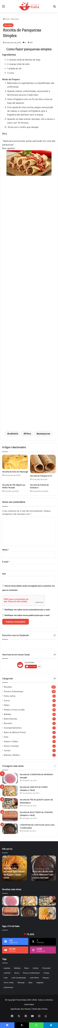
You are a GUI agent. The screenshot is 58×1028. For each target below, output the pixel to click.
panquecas (44, 433)
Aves (6, 737)
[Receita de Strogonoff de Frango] (47, 913)
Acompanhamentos (13, 728)
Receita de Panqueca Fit (41, 476)
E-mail (6, 562)
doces (16, 973)
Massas (46, 978)
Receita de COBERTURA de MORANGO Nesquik (36, 776)
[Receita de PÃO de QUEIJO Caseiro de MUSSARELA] (10, 803)
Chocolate (46, 968)
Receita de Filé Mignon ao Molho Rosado (13, 486)
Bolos (26, 968)
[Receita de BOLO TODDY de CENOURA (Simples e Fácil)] (10, 816)
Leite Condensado (19, 978)
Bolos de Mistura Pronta (15, 732)
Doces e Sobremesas (13, 691)
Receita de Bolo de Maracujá (15, 472)
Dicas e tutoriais (11, 746)
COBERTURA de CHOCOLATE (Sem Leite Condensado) (37, 826)
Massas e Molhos (12, 755)
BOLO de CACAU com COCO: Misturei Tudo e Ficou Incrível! (43, 875)
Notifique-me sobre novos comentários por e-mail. (27, 609)
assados (7, 968)
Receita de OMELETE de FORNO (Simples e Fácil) (34, 789)
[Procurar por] (54, 7)
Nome (5, 550)
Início (7, 19)
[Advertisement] (29, 303)
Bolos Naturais (10, 719)
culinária (13, 433)
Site (4, 574)
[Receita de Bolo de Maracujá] (15, 462)
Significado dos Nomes (21, 1009)
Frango (46, 973)
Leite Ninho (34, 978)
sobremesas (8, 987)
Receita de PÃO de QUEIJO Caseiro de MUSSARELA (36, 801)
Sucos (7, 700)
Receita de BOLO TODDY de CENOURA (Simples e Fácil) (36, 814)
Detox (7, 705)
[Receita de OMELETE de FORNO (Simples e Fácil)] (10, 791)
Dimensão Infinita (39, 1009)
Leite (6, 978)
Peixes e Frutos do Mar (14, 710)
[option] (14, 868)
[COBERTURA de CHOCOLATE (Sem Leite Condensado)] (10, 828)
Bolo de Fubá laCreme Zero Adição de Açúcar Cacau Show (14, 873)
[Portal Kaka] (29, 6)
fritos (28, 433)
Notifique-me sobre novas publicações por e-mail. (27, 615)
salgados (39, 982)
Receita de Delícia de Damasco (39, 486)
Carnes (7, 750)
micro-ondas (9, 982)
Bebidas (7, 714)
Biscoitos (8, 723)
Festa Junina (9, 696)
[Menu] (3, 7)
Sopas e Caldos (11, 741)
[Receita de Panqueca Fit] (43, 464)
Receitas (15, 19)
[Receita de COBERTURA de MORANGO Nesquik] (10, 778)
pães (30, 982)
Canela (35, 968)
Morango (21, 982)
